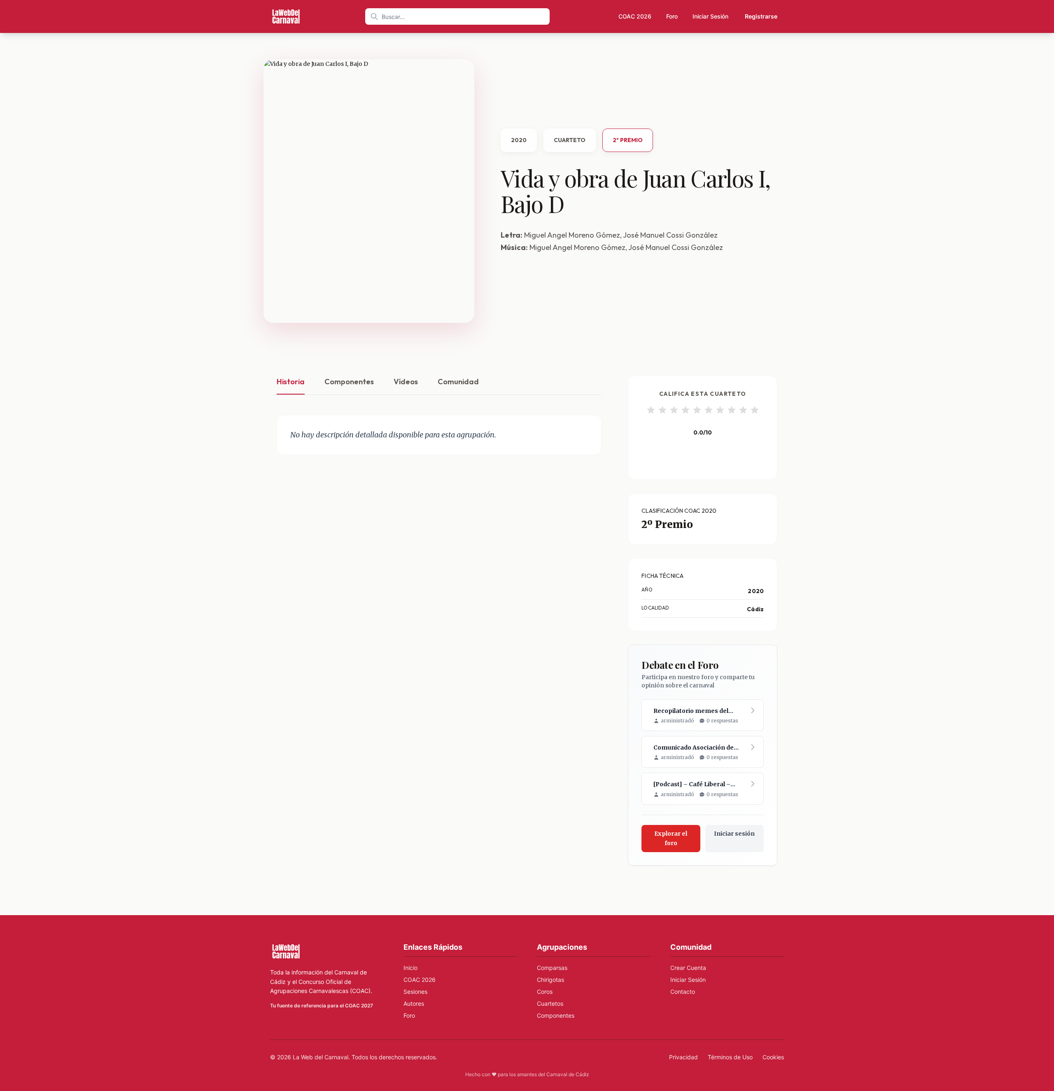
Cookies (773, 1057)
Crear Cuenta (688, 967)
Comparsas (552, 967)
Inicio (410, 967)
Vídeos (406, 381)
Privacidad (683, 1057)
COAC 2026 (634, 16)
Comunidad (458, 381)
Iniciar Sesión (710, 16)
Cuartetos (550, 1003)
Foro (672, 16)
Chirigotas (550, 979)
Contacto (682, 991)
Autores (413, 1003)
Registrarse (761, 16)
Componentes (349, 381)
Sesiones (415, 991)
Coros (545, 991)
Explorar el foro (670, 838)
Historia (291, 381)
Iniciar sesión (734, 833)
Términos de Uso (730, 1057)
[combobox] (457, 16)
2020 (519, 140)
